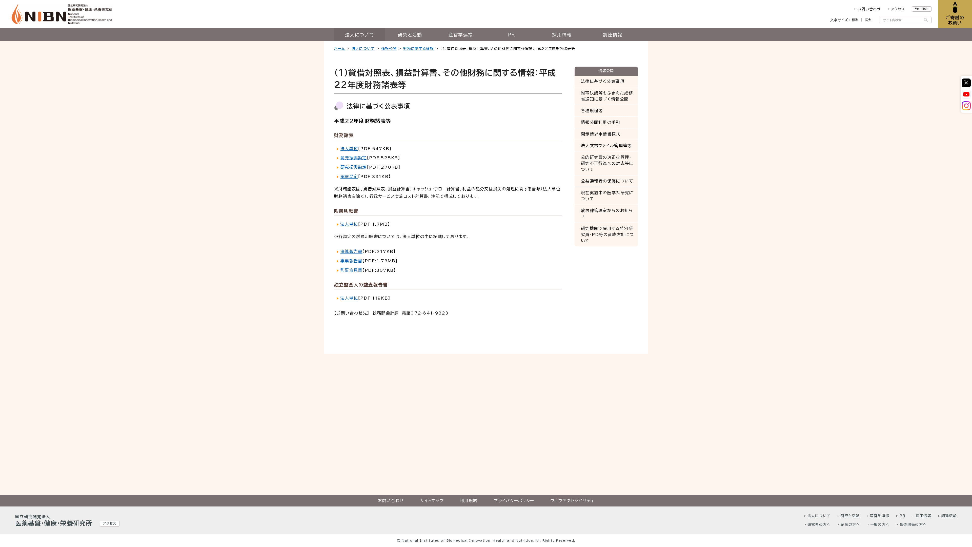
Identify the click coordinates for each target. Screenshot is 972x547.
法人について (359, 34)
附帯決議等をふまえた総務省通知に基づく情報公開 (607, 96)
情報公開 (389, 48)
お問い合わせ (869, 9)
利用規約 (468, 501)
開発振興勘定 (353, 158)
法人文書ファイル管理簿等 (606, 146)
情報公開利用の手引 (600, 122)
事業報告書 (351, 261)
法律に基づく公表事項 (602, 81)
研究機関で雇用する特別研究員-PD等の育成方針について (607, 234)
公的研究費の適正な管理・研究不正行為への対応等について (607, 163)
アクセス (898, 9)
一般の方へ (879, 524)
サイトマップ (432, 501)
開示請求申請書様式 (600, 134)
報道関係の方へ (913, 524)
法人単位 (349, 149)
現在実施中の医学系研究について (607, 196)
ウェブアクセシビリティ (572, 501)
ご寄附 (955, 20)
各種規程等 (592, 111)
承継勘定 (349, 176)
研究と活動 (410, 34)
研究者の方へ (819, 524)
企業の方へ (850, 524)
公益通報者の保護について (607, 181)
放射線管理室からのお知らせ (607, 213)
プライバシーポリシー (514, 501)
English (922, 8)
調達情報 (612, 34)
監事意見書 (351, 270)
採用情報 (562, 34)
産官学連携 (461, 34)
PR (511, 34)
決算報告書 (351, 251)
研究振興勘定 (353, 167)
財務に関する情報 (418, 48)
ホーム (339, 48)
